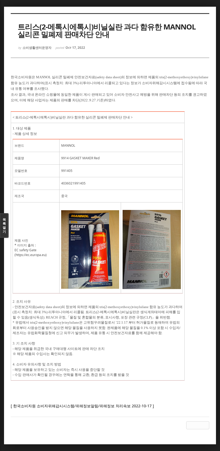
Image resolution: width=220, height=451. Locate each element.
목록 (4, 225)
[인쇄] (205, 425)
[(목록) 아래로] (197, 425)
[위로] (190, 425)
